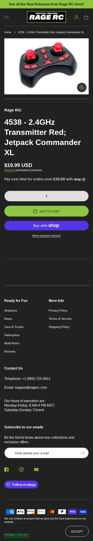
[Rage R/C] (47, 17)
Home (7, 32)
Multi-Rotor (11, 343)
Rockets (9, 351)
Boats (8, 318)
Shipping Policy (59, 327)
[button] (6, 17)
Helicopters (12, 335)
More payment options (46, 235)
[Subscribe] (83, 452)
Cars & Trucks (14, 327)
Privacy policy (16, 534)
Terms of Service (60, 318)
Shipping (9, 170)
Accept (77, 531)
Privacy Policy (58, 310)
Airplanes (10, 310)
